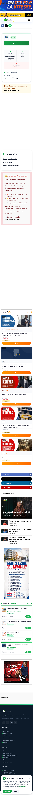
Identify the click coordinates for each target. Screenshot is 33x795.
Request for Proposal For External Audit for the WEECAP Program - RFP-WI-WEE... (14, 334)
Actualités (6, 731)
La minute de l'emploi (9, 738)
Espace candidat (7, 759)
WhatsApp (19, 78)
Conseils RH (6, 757)
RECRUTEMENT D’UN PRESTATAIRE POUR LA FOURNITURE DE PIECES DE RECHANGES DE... (14, 365)
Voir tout (28, 312)
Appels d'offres (7, 735)
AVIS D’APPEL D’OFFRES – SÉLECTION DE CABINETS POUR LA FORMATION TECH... (15, 426)
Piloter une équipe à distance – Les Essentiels (19, 621)
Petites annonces (8, 753)
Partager (9, 78)
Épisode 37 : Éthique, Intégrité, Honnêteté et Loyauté (16, 513)
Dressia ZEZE (8, 515)
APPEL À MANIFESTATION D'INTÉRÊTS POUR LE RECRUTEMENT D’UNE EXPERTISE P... (14, 395)
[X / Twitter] (15, 722)
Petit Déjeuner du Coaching (14, 632)
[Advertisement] (16, 122)
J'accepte (7, 791)
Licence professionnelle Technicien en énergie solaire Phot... (17, 609)
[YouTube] (11, 722)
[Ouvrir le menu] (29, 20)
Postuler (17, 43)
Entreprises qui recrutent (10, 755)
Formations (6, 742)
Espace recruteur (7, 762)
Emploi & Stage (7, 733)
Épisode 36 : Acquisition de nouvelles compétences (20, 522)
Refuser (16, 791)
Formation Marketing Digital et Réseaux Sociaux (17, 644)
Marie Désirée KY (14, 525)
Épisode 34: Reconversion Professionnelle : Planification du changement (19, 539)
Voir (17, 343)
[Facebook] (3, 722)
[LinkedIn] (7, 722)
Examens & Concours (8, 740)
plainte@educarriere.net (12, 219)
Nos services (6, 751)
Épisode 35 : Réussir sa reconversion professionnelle (20, 530)
